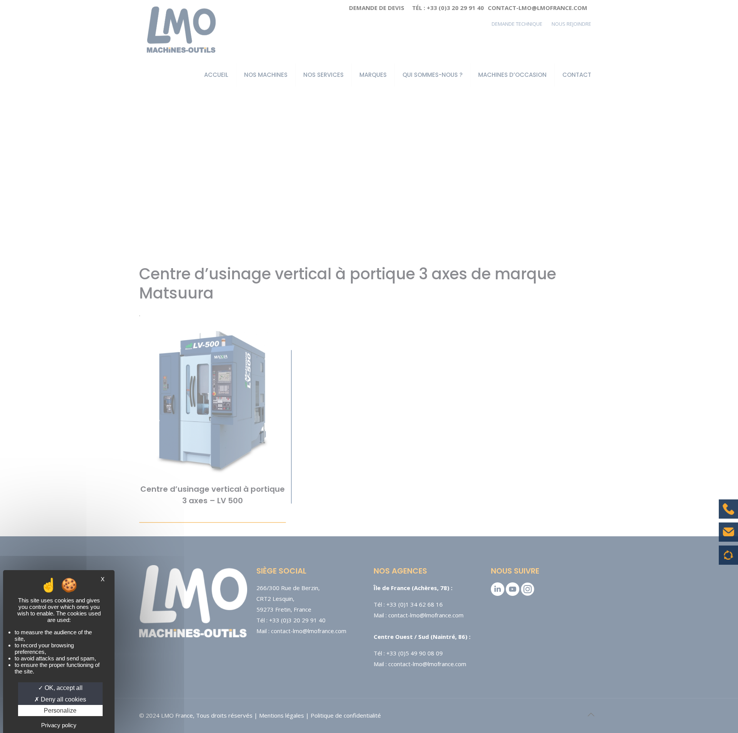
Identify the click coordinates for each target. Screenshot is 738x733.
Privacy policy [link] (58, 725)
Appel (728, 514)
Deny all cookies (62, 699)
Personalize (60, 710)
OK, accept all (63, 688)
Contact (728, 538)
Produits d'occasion (728, 559)
